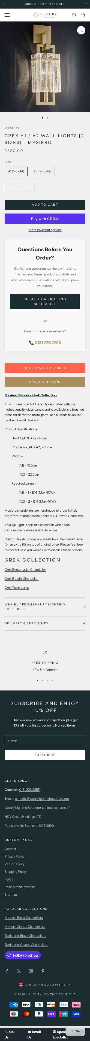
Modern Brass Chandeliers (24, 918)
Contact (10, 849)
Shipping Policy (16, 872)
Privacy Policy (14, 856)
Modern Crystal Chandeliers (25, 927)
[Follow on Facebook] (7, 971)
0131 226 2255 (29, 790)
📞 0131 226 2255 (45, 342)
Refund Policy (14, 864)
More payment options (45, 230)
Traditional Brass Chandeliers (25, 936)
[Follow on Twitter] (19, 971)
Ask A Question (45, 382)
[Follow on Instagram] (31, 971)
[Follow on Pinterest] (43, 971)
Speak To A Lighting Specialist (45, 301)
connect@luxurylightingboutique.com (42, 799)
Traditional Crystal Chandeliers (26, 945)
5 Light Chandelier (22, 579)
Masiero (13, 128)
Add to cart (45, 204)
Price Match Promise (45, 368)
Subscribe (45, 755)
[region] (45, 660)
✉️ (34, 1034)
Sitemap (11, 894)
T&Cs (9, 879)
